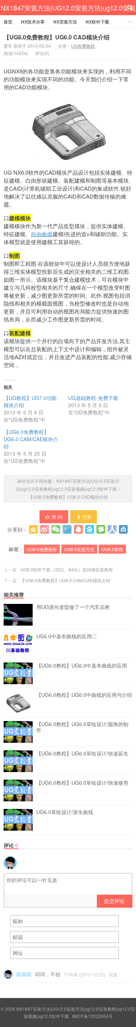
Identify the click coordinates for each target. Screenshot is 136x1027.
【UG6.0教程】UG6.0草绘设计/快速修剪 (82, 783)
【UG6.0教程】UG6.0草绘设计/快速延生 (82, 753)
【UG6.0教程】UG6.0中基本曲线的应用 (81, 665)
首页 (8, 21)
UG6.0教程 (112, 549)
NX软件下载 (97, 21)
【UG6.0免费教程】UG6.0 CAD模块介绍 (57, 37)
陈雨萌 (24, 974)
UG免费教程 (83, 46)
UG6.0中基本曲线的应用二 (66, 636)
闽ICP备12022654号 (92, 1016)
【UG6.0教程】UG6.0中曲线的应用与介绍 (84, 695)
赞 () (57, 517)
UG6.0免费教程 (42, 549)
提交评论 (114, 900)
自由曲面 (42, 234)
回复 (113, 974)
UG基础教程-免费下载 (93, 397)
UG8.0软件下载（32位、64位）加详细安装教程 (66, 569)
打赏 (87, 517)
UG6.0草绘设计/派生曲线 (64, 812)
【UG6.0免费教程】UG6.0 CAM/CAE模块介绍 (31, 439)
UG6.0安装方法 (79, 549)
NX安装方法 (65, 21)
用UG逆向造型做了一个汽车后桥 (73, 607)
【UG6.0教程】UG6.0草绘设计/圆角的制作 (82, 727)
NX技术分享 (33, 21)
